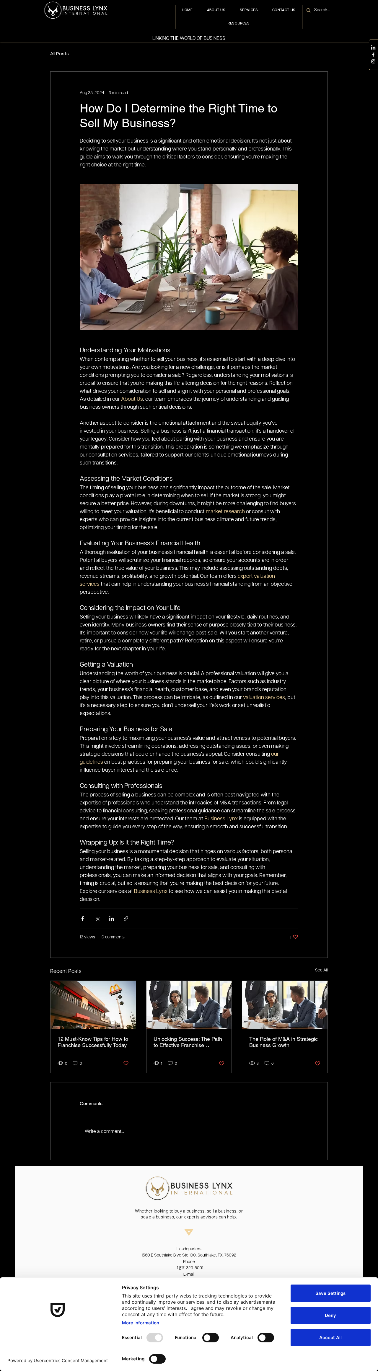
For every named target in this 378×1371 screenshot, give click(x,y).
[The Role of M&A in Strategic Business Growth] (285, 1005)
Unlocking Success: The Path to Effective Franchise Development (188, 1042)
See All (321, 969)
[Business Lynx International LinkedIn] (373, 47)
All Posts (59, 53)
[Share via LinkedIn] (111, 918)
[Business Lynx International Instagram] (373, 61)
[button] (249, 10)
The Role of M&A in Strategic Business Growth (283, 1042)
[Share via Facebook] (82, 918)
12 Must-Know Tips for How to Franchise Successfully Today (93, 1042)
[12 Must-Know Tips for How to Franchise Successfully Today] (93, 1005)
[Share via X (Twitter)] (97, 918)
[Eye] (75, 10)
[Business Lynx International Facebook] (373, 54)
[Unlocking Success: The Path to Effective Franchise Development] (189, 1005)
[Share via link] (126, 918)
